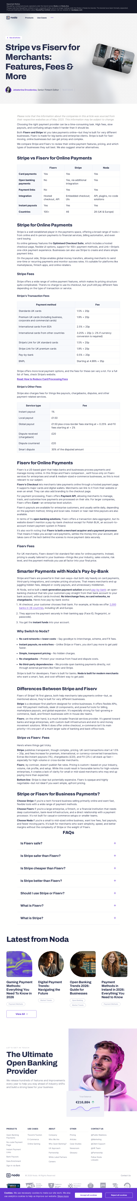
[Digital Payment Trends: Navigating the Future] (51, 976)
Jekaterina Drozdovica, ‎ (25, 89)
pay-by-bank (98, 589)
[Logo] (11, 17)
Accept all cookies (88, 1195)
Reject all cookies (119, 1195)
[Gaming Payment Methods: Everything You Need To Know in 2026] (19, 976)
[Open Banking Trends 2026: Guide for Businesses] (83, 976)
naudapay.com (76, 10)
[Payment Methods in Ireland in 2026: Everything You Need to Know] (115, 976)
